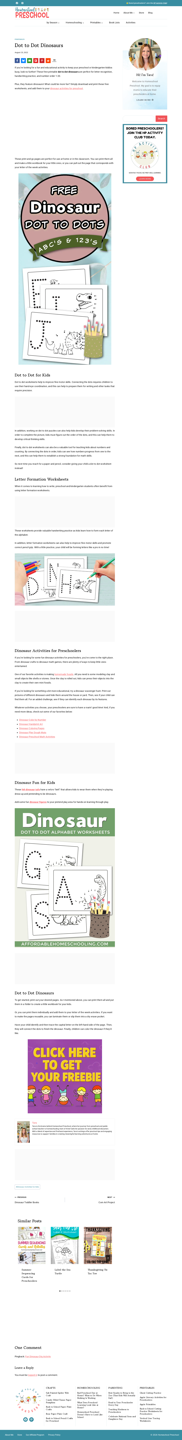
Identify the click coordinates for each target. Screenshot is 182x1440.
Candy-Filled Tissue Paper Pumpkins (58, 1401)
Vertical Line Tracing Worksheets (150, 1419)
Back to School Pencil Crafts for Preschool (59, 1419)
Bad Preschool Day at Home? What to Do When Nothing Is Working (89, 1395)
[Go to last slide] (22, 1258)
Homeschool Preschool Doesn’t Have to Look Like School (90, 1414)
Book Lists (114, 22)
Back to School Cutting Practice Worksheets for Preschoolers (151, 1411)
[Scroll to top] (176, 1430)
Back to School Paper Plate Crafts (58, 1408)
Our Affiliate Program (35, 1435)
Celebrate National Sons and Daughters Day (122, 1417)
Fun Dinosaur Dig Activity (38, 1356)
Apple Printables (148, 1404)
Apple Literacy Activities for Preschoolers (153, 1398)
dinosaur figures (38, 802)
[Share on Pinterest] (41, 60)
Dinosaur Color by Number (32, 720)
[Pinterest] (22, 3)
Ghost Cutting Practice (150, 1393)
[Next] (108, 1258)
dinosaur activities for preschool (66, 88)
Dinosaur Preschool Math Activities (37, 736)
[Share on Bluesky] (23, 60)
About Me (9, 1435)
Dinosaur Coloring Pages (31, 728)
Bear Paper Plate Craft (56, 1414)
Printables (20, 39)
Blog (150, 12)
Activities (130, 22)
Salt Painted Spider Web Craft (57, 1394)
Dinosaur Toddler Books (27, 1200)
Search (161, 118)
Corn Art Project (107, 1200)
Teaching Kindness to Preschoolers (118, 1410)
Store (141, 12)
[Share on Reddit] (48, 60)
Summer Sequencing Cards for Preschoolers (29, 1275)
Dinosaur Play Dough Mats (32, 732)
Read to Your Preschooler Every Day (120, 1403)
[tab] (60, 1291)
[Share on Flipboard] (35, 60)
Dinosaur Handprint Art (31, 724)
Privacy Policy (54, 1435)
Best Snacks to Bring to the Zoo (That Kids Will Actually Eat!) (121, 1395)
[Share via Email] (29, 60)
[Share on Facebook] (17, 60)
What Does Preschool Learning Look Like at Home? (87, 1405)
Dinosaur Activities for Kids (27, 1187)
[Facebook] (17, 3)
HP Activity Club (160, 3)
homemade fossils (63, 674)
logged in (32, 1375)
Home (116, 12)
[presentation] (32, 1245)
